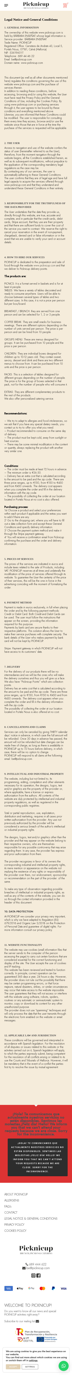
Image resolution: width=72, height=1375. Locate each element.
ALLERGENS (11, 1200)
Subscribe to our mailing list (20, 1321)
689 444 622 (37, 1264)
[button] (6, 5)
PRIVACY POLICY (14, 1224)
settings (33, 1360)
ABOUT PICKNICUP (16, 1194)
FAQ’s (7, 1206)
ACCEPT (13, 1366)
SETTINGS (30, 1366)
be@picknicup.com (38, 1268)
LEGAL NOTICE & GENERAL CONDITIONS (30, 1218)
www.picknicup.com (44, 265)
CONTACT (11, 1212)
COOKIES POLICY (15, 1231)
